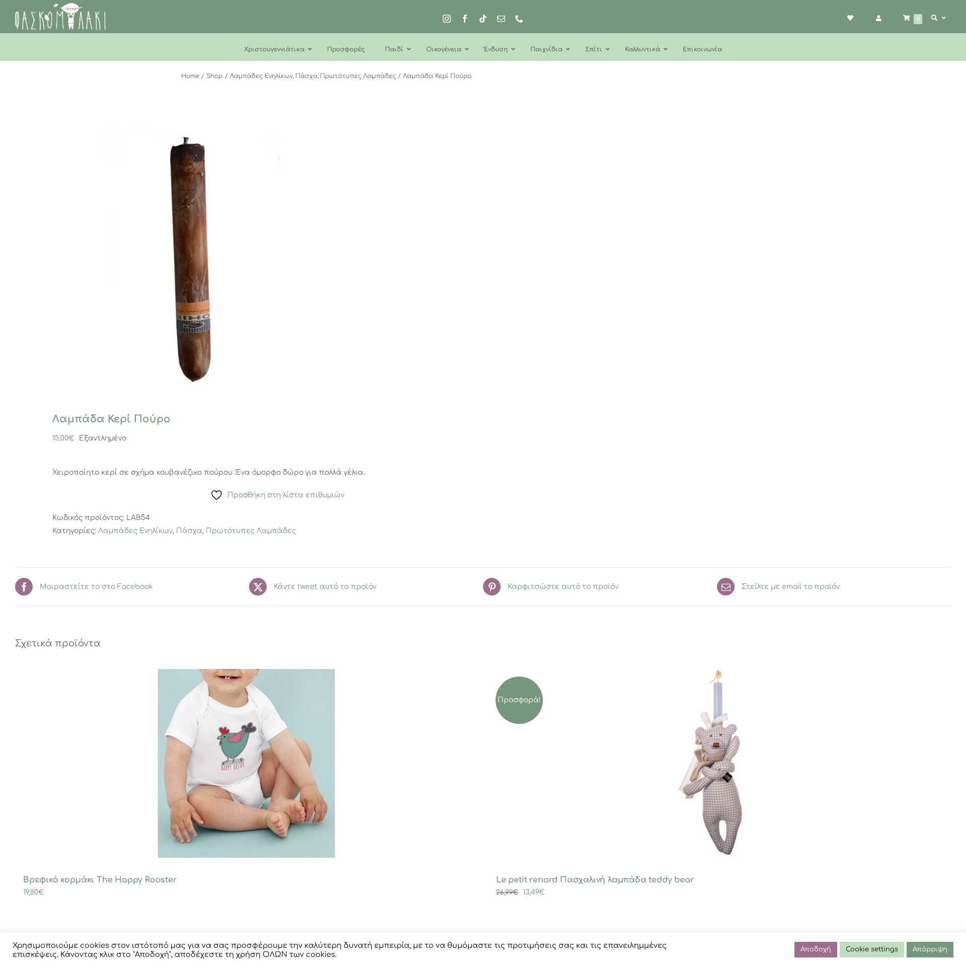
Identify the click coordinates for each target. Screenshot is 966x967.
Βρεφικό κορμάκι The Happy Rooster (100, 879)
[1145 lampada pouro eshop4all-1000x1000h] (239, 254)
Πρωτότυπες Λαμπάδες (251, 531)
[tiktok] (483, 19)
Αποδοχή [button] (815, 949)
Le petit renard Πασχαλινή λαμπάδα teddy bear (595, 879)
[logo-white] (60, 6)
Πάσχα (189, 531)
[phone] (519, 19)
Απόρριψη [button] (930, 949)
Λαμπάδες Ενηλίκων (135, 531)
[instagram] (447, 19)
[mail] (501, 19)
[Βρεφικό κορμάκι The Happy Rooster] (246, 763)
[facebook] (465, 19)
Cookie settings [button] (872, 949)
